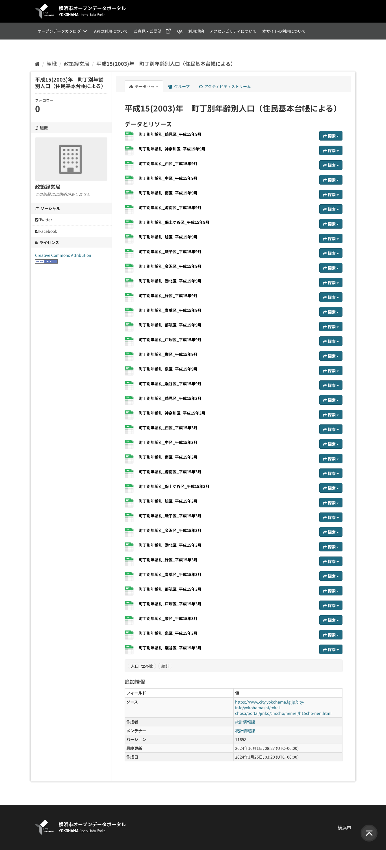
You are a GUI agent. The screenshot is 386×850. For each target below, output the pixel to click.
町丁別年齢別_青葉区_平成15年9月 (170, 310)
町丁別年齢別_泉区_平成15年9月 (168, 369)
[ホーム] (37, 63)
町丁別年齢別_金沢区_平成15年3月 (170, 530)
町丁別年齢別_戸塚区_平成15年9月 (170, 339)
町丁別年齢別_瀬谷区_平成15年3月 (170, 647)
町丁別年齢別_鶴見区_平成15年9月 (170, 134)
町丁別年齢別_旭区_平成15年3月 (168, 501)
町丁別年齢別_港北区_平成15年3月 (170, 545)
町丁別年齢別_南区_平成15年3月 (168, 457)
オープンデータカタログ (59, 31)
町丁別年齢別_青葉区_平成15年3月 (170, 574)
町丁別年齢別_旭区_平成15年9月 (168, 237)
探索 (332, 136)
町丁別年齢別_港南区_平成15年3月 (170, 471)
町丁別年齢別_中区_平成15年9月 (168, 178)
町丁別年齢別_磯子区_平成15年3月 (170, 515)
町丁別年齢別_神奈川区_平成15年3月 (172, 413)
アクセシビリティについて (233, 31)
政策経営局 (76, 63)
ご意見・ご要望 (147, 31)
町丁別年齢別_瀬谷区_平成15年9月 (170, 383)
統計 (165, 666)
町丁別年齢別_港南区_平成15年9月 (170, 207)
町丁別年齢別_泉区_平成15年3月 (168, 633)
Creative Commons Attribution (63, 255)
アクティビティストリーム (227, 86)
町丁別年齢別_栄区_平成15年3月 (168, 618)
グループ (181, 86)
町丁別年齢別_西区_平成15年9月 (168, 163)
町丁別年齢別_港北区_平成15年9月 (170, 281)
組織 (52, 63)
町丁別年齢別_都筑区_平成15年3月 (170, 589)
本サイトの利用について (284, 31)
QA (180, 31)
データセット (146, 86)
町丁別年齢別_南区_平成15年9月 (168, 193)
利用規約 (196, 31)
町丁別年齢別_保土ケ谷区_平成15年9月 (174, 222)
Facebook (47, 231)
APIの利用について (111, 31)
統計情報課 (245, 722)
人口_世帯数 (142, 666)
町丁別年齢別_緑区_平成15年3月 (168, 559)
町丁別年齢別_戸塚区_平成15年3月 (170, 603)
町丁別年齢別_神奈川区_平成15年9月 (172, 149)
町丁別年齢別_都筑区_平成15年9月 (170, 325)
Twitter (45, 219)
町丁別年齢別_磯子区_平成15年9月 (170, 251)
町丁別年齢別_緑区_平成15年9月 (168, 295)
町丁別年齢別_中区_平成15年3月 (168, 442)
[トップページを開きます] (80, 11)
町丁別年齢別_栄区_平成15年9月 (168, 354)
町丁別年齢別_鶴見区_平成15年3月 (170, 398)
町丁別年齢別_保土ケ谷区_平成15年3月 (174, 486)
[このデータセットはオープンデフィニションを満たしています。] (46, 261)
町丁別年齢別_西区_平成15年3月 (168, 427)
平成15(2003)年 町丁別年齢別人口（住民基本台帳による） (166, 63)
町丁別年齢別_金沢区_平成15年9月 (170, 266)
